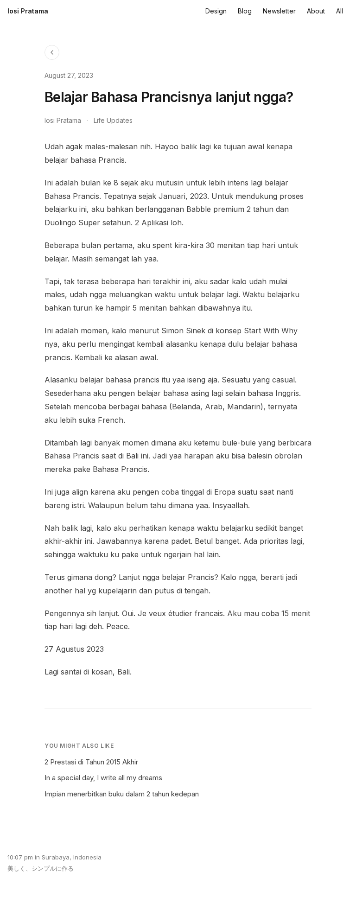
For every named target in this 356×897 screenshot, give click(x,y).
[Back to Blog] (51, 52)
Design (216, 11)
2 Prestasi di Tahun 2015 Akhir (91, 761)
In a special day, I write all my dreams (103, 777)
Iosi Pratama (27, 11)
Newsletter (279, 11)
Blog (245, 11)
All (339, 11)
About (316, 11)
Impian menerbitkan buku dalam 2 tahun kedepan (121, 793)
